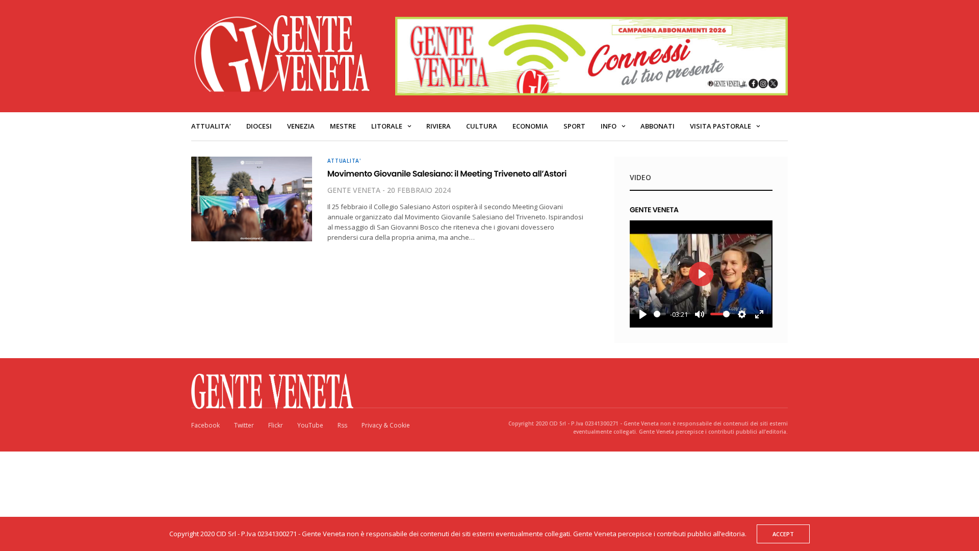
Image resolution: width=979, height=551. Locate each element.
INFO (608, 126)
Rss (342, 425)
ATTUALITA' (344, 160)
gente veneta (353, 190)
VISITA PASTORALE (720, 126)
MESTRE (343, 126)
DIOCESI (259, 126)
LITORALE (386, 126)
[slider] (660, 314)
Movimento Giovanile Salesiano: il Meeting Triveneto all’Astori (446, 174)
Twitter (244, 425)
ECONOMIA (530, 126)
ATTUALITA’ (211, 126)
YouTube (310, 425)
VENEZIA (301, 126)
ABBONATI (657, 126)
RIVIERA (438, 126)
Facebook (205, 425)
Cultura (481, 126)
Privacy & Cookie (386, 425)
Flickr (275, 425)
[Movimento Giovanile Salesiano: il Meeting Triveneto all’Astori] (251, 199)
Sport (574, 126)
